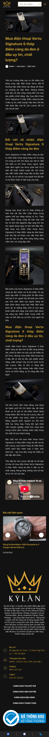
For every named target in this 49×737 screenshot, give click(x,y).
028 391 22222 (16, 678)
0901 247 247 (15, 669)
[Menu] (45, 4)
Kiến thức (31, 66)
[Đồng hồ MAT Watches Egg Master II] (26, 528)
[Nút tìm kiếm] (39, 4)
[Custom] (8, 734)
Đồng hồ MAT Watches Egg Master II (22, 544)
